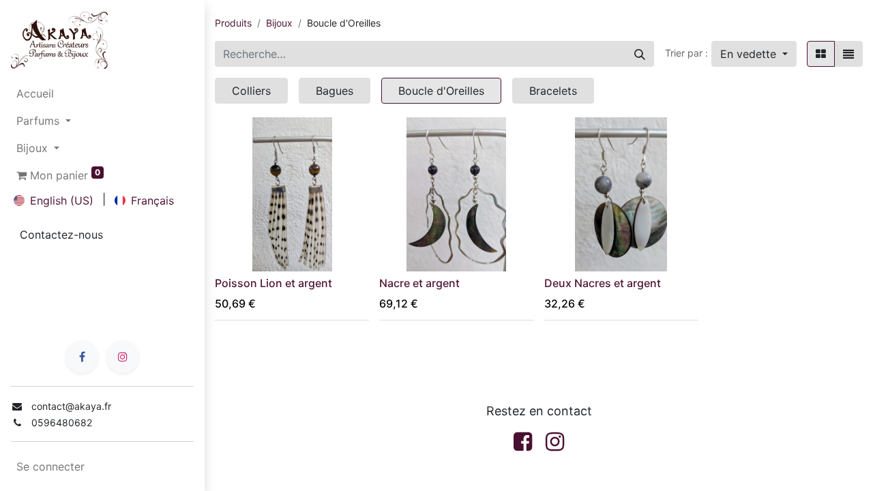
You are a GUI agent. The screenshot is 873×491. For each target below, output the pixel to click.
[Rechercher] (639, 54)
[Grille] (821, 54)
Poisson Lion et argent (273, 283)
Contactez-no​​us (61, 234)
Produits (233, 23)
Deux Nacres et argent (602, 283)
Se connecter (50, 466)
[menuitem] (102, 93)
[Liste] (848, 54)
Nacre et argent (419, 283)
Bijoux (279, 23)
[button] (754, 54)
